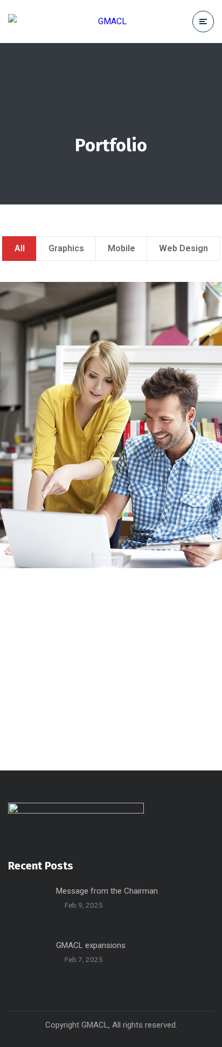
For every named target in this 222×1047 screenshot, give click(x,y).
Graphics (66, 248)
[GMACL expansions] (28, 959)
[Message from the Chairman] (28, 904)
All (20, 248)
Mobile (121, 248)
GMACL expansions (91, 945)
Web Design (183, 248)
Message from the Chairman (107, 891)
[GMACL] (67, 21)
